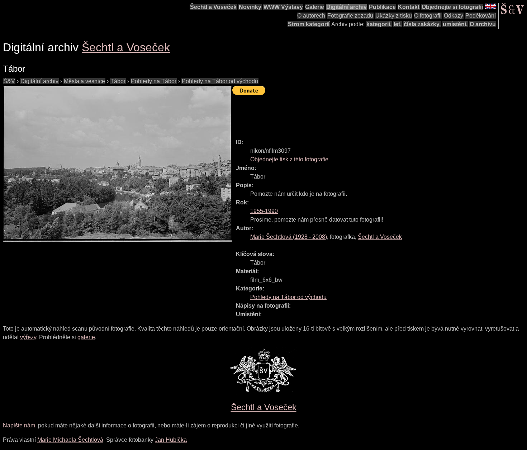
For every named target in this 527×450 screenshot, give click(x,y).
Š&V (9, 81)
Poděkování (480, 16)
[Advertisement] (362, 114)
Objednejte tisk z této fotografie (289, 159)
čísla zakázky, (422, 24)
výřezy (28, 337)
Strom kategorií (308, 24)
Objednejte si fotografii (452, 7)
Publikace (382, 7)
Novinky (250, 7)
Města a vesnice (84, 81)
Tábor (117, 81)
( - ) (288, 237)
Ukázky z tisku (393, 16)
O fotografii (428, 16)
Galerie (314, 7)
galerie (86, 337)
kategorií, (378, 24)
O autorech (311, 16)
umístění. (455, 24)
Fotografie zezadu (350, 16)
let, (398, 24)
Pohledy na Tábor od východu (220, 81)
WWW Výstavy (283, 7)
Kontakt (408, 7)
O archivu (483, 24)
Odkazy (453, 16)
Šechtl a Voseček (213, 7)
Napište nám (19, 425)
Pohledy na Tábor (153, 81)
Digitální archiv (346, 7)
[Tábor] (117, 164)
